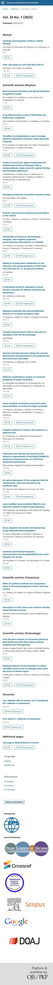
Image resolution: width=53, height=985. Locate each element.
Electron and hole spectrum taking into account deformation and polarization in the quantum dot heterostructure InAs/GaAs (26, 356)
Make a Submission (14, 802)
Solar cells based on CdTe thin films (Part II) (23, 64)
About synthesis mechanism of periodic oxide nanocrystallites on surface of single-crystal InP (25, 404)
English (7, 761)
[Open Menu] (2, 2)
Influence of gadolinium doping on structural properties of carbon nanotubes (24, 378)
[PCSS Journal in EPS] (11, 832)
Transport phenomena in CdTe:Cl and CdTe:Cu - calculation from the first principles (25, 333)
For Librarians (9, 789)
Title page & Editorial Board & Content (21, 742)
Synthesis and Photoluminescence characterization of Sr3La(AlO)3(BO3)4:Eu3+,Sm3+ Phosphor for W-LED (26, 554)
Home (5, 9)
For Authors (9, 785)
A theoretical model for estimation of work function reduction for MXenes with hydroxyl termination (24, 290)
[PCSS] (16, 925)
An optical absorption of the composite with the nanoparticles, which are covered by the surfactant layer (25, 483)
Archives (14, 9)
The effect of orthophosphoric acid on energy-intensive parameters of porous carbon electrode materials (26, 139)
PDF (8, 57)
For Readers (9, 781)
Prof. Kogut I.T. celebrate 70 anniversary (21, 719)
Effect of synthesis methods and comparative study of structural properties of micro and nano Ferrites (25, 586)
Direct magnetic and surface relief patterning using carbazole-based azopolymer (24, 529)
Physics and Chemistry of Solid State (22, 2)
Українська (9, 765)
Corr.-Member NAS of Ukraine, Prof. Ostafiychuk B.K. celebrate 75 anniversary (25, 701)
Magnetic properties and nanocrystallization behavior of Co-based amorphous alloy (23, 312)
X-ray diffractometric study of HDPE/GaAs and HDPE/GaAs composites (24, 116)
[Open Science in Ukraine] (26, 856)
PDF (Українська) (25, 75)
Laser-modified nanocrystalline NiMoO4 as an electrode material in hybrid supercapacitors (24, 505)
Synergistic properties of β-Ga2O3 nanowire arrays (26, 194)
